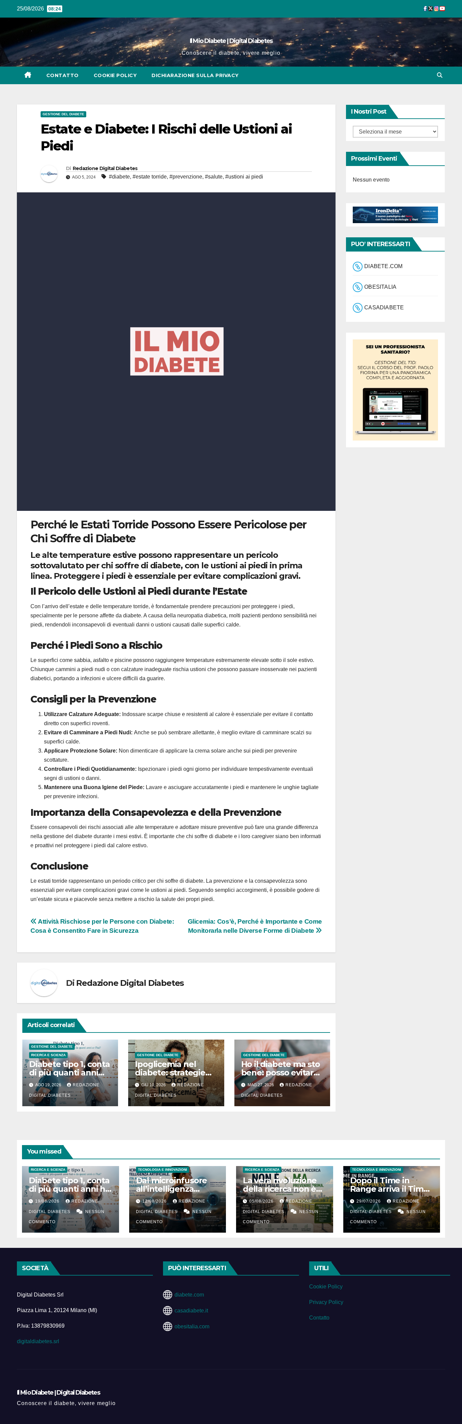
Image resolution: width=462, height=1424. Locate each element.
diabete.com (189, 1295)
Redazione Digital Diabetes (105, 168)
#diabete (119, 177)
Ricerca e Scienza (48, 1055)
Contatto (62, 75)
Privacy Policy (326, 1302)
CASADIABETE (384, 307)
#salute (214, 177)
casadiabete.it (191, 1310)
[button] (439, 75)
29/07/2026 (369, 1201)
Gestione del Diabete (63, 114)
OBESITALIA (380, 287)
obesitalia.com (192, 1326)
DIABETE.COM (383, 266)
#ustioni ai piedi (244, 177)
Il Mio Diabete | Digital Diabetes (231, 41)
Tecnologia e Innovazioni (162, 1169)
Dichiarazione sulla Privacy (195, 75)
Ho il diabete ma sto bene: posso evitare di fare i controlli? (280, 1072)
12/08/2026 (155, 1201)
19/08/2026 (48, 1201)
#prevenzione (185, 177)
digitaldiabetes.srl (38, 1341)
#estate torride (150, 177)
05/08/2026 (262, 1201)
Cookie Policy (115, 75)
